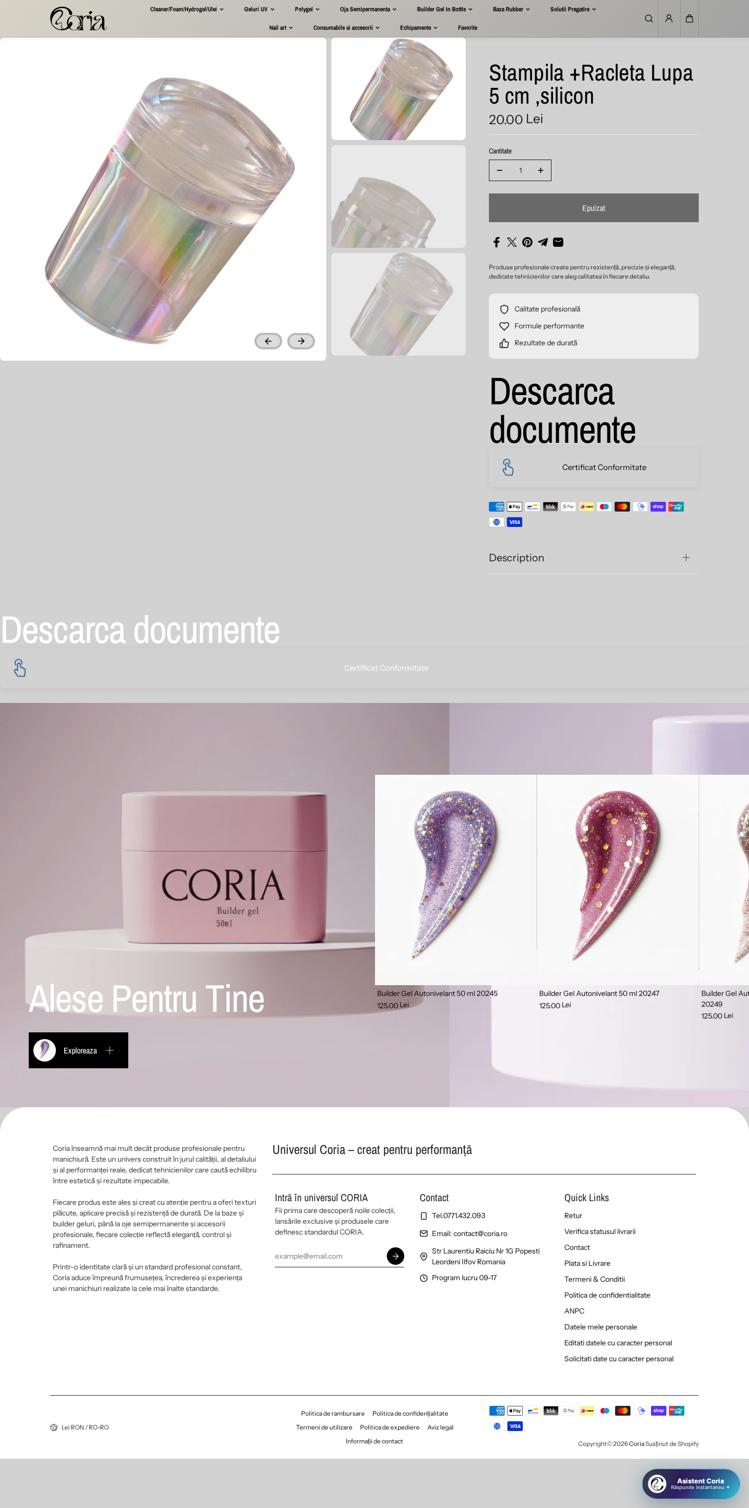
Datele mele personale (600, 1326)
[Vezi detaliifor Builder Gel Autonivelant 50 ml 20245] (456, 880)
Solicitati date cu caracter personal (619, 1358)
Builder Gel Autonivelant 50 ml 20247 (599, 993)
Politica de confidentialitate (607, 1295)
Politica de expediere (390, 1427)
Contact (577, 1247)
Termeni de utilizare (324, 1427)
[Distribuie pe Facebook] (496, 242)
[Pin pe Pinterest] (527, 242)
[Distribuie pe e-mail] (558, 242)
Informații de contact (374, 1441)
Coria (636, 1443)
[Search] (649, 18)
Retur (573, 1215)
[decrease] (499, 170)
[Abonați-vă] (395, 1256)
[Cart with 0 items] (689, 18)
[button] (689, 18)
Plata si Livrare (587, 1263)
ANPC (574, 1311)
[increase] (540, 170)
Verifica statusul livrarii (600, 1231)
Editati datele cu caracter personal (618, 1342)
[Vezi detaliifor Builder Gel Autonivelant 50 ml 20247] (618, 880)
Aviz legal (440, 1427)
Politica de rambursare (333, 1413)
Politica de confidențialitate (410, 1413)
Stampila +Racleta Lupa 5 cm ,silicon (591, 85)
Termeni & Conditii (594, 1279)
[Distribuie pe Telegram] (542, 242)
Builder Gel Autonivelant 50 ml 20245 (437, 993)
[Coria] (78, 18)
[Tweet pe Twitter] (512, 242)
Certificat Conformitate (604, 467)
